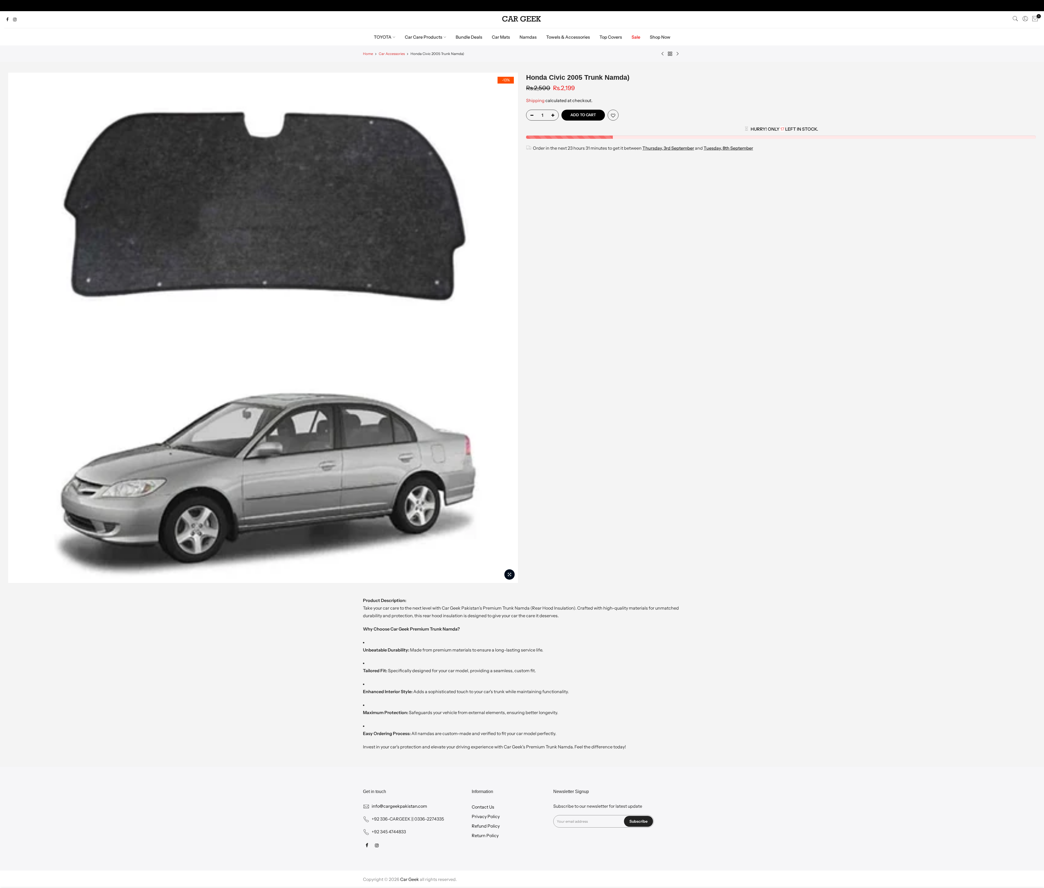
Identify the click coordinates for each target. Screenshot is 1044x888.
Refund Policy (486, 826)
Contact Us (483, 807)
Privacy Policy (486, 816)
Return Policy (485, 835)
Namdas (528, 37)
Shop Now (660, 37)
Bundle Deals (469, 37)
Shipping (535, 100)
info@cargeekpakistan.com (399, 806)
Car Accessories (392, 53)
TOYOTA (382, 37)
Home (368, 53)
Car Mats (501, 37)
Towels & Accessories (568, 37)
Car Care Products (423, 37)
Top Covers (610, 37)
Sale (636, 37)
